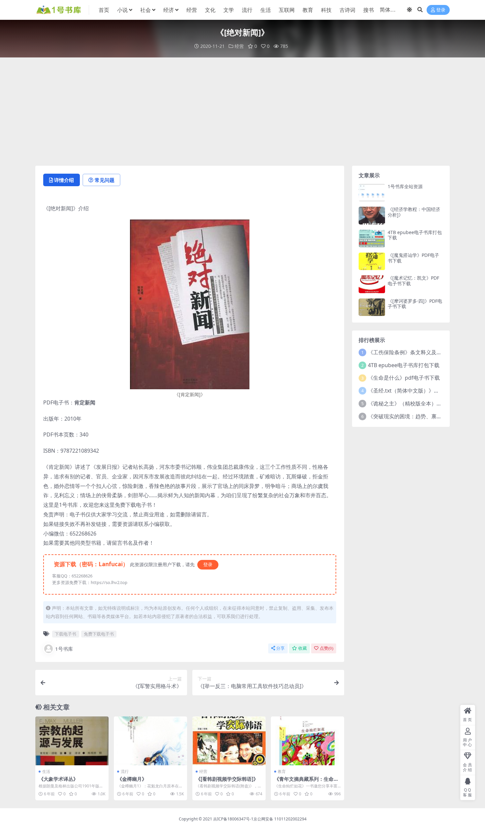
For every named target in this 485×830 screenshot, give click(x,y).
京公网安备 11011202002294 (280, 819)
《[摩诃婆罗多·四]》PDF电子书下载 (415, 304)
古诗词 (347, 10)
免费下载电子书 (99, 634)
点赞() (326, 648)
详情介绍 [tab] (64, 180)
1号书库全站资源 (405, 186)
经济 (168, 10)
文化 (210, 10)
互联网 (287, 10)
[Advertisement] (242, 111)
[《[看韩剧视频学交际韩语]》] (229, 740)
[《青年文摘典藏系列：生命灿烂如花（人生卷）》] (307, 740)
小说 (122, 10)
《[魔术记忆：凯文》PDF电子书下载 (413, 281)
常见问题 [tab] (104, 180)
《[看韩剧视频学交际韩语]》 (227, 779)
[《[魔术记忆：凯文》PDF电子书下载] (372, 284)
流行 (247, 10)
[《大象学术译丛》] (72, 740)
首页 (104, 10)
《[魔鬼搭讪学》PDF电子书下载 (413, 258)
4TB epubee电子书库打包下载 (415, 235)
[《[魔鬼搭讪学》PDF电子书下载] (372, 261)
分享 (280, 648)
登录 (440, 10)
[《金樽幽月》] (150, 740)
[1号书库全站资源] (372, 192)
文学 (228, 10)
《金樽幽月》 (132, 779)
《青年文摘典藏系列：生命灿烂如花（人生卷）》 (306, 782)
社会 (145, 10)
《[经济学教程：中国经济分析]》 (414, 212)
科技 (326, 10)
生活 (265, 10)
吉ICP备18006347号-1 (233, 819)
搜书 (368, 10)
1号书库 (64, 648)
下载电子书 (65, 634)
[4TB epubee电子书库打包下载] (372, 238)
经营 (191, 10)
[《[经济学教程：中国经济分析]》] (372, 215)
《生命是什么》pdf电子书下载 (404, 377)
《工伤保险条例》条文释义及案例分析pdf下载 (422, 352)
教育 (308, 10)
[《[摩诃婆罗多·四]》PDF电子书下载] (372, 307)
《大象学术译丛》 (58, 779)
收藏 (302, 648)
